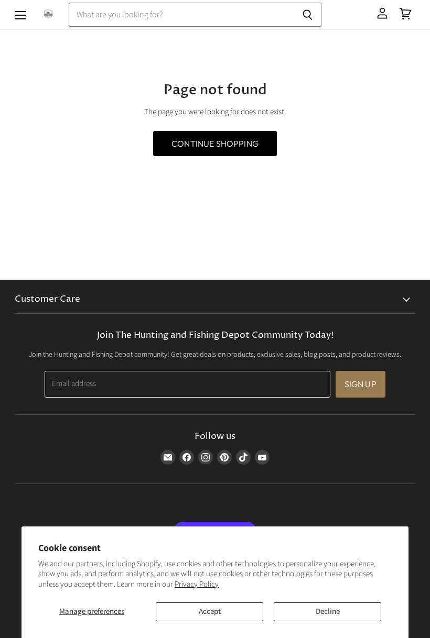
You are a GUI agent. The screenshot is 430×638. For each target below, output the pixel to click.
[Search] (307, 15)
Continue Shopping (215, 143)
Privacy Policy (197, 584)
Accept (210, 611)
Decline (328, 611)
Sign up (361, 384)
